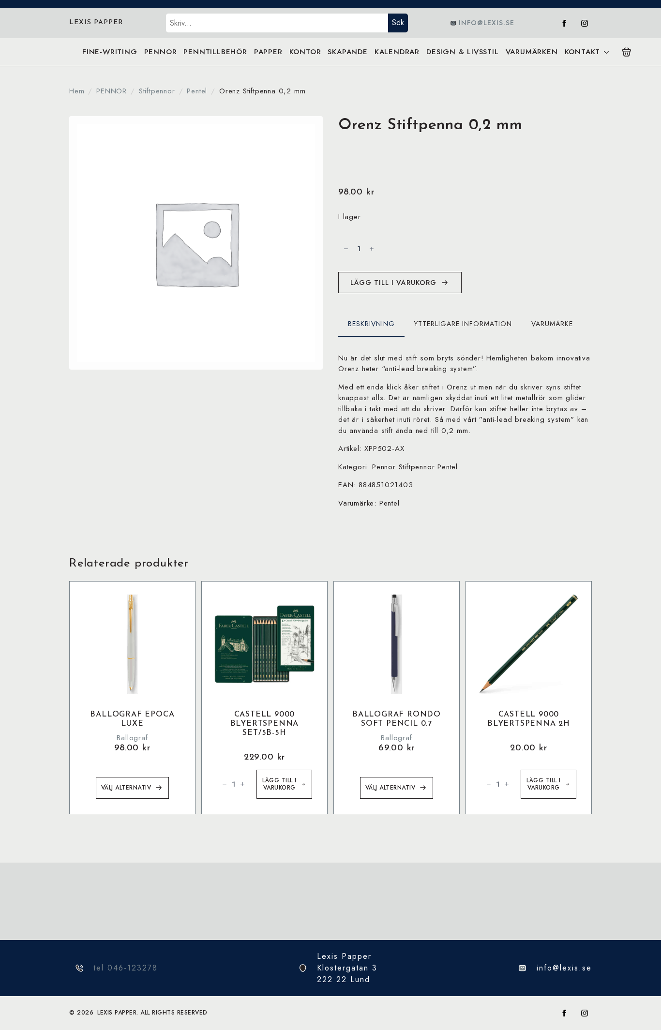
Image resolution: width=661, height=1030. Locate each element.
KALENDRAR (397, 51)
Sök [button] (398, 22)
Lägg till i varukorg (393, 282)
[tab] (371, 324)
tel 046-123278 (125, 967)
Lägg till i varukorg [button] (279, 784)
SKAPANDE (347, 51)
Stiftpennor (157, 91)
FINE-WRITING (109, 51)
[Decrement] (346, 248)
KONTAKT (583, 51)
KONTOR (305, 51)
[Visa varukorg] (626, 52)
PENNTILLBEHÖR (215, 51)
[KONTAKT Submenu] (606, 52)
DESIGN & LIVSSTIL (462, 51)
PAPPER (268, 51)
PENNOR (160, 51)
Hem (76, 91)
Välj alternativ (126, 787)
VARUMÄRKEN (532, 51)
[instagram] (584, 23)
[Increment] (371, 248)
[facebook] (564, 23)
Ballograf (132, 737)
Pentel (197, 91)
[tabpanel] (465, 431)
